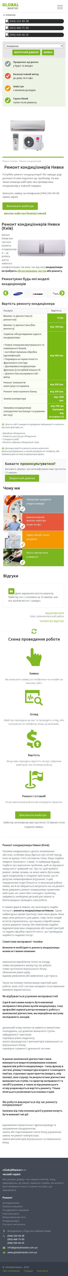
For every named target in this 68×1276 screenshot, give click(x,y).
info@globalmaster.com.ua (22, 1247)
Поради (28, 1270)
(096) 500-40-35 (19, 34)
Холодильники (10, 1202)
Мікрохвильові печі (14, 1217)
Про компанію (11, 1270)
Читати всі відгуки (52, 621)
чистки (42, 271)
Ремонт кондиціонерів (30, 161)
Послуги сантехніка (13, 1224)
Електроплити (10, 1213)
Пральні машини (12, 1206)
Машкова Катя (54, 613)
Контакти (42, 1270)
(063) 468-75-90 (19, 27)
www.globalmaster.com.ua (22, 1252)
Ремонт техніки (9, 161)
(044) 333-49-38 (19, 21)
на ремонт (38, 537)
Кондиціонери (10, 1220)
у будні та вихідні (38, 501)
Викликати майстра (20, 206)
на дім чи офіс (36, 520)
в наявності (37, 554)
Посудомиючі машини (15, 1210)
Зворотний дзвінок (22, 478)
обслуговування (27, 271)
